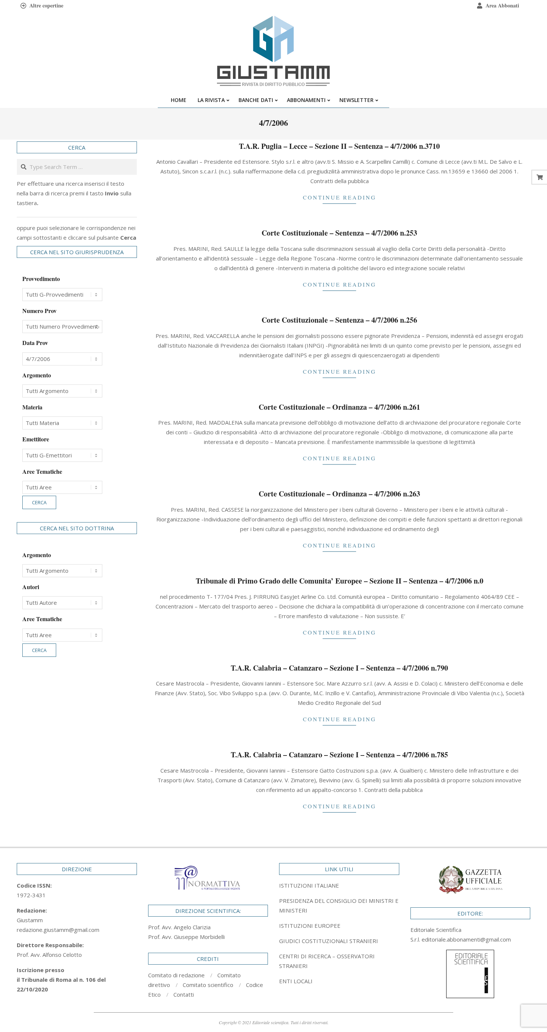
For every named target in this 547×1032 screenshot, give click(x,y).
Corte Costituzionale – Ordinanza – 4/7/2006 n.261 (339, 407)
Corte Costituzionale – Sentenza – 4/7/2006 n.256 (339, 319)
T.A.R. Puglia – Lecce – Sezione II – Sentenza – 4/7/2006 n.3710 (339, 146)
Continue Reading (339, 197)
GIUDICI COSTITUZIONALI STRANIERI (328, 941)
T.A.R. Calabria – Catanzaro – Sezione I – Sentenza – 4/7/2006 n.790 (339, 667)
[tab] (339, 905)
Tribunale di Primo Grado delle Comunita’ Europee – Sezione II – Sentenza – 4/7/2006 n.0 (339, 580)
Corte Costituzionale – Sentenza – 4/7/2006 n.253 (339, 232)
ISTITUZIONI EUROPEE (309, 925)
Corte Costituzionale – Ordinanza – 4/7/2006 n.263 (339, 493)
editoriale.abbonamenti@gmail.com (466, 939)
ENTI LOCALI (296, 981)
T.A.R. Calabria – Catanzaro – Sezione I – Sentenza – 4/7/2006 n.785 (339, 754)
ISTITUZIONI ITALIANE (309, 885)
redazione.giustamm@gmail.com (58, 929)
